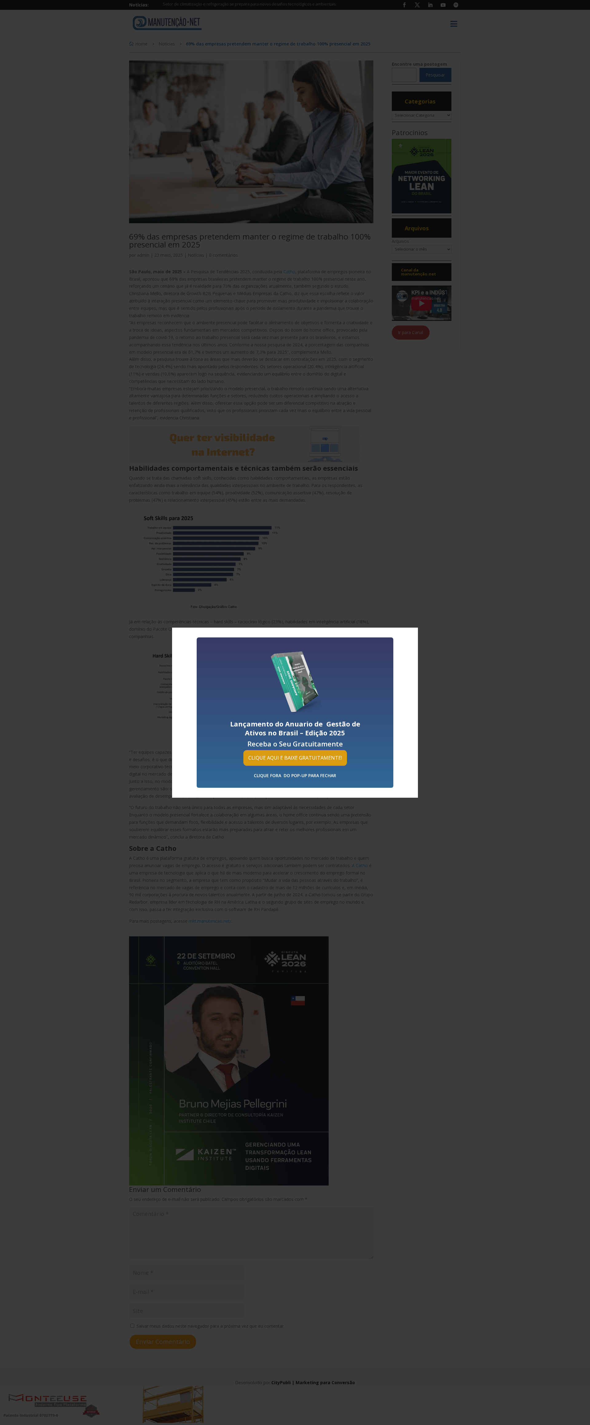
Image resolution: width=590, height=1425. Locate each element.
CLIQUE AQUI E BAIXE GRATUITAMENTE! (295, 757)
